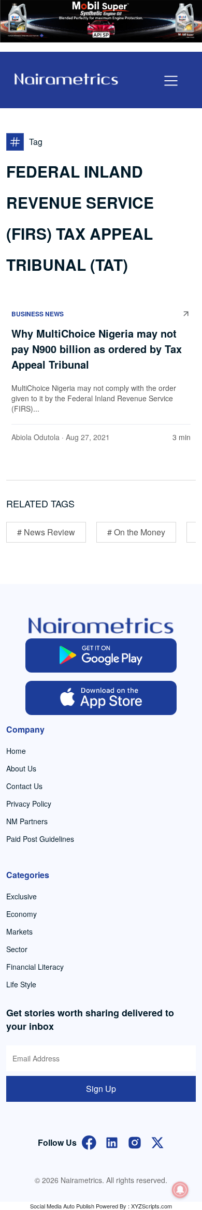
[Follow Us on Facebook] (89, 1141)
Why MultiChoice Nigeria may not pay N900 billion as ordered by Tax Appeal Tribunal (96, 349)
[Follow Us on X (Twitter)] (157, 1141)
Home (16, 751)
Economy (21, 914)
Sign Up (101, 1089)
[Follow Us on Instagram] (134, 1141)
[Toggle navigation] (170, 81)
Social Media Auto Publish (62, 1206)
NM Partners (27, 821)
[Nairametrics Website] (66, 78)
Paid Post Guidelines (40, 839)
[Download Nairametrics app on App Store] (101, 698)
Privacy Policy (28, 803)
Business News (37, 313)
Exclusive (21, 896)
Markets (19, 931)
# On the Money (136, 532)
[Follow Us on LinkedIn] (112, 1141)
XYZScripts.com (151, 1206)
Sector (16, 949)
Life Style (21, 984)
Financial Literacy (35, 966)
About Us (21, 768)
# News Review (46, 532)
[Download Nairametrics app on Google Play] (101, 655)
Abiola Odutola (35, 437)
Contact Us (24, 786)
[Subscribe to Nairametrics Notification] (180, 1190)
